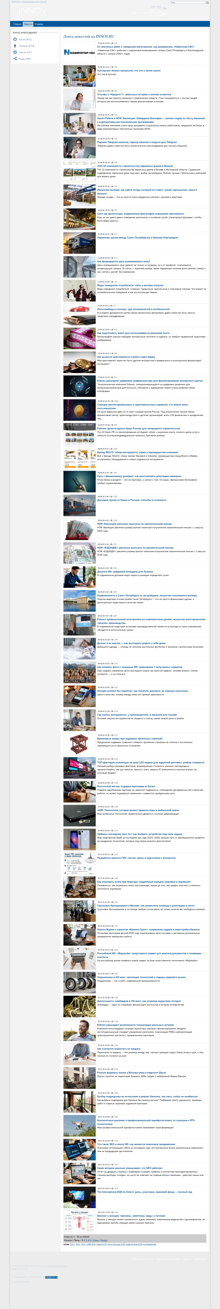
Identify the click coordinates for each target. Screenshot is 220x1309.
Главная (17, 24)
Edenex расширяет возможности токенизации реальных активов (135, 1025)
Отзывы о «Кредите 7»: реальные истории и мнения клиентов (134, 94)
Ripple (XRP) (25, 59)
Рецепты (187, 1259)
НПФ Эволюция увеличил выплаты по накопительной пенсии (134, 523)
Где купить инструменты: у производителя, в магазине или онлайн (137, 714)
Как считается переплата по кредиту (118, 1048)
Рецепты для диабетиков (168, 1259)
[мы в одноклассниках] (159, 8)
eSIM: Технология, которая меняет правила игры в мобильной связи (138, 810)
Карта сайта (200, 1259)
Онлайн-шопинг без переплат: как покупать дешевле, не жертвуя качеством (142, 690)
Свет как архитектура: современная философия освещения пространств (140, 213)
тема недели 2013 (134, 1244)
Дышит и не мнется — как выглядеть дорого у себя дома (131, 643)
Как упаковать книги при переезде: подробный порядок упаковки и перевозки (143, 881)
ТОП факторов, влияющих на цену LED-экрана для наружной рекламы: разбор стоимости (150, 762)
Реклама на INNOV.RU (143, 1259)
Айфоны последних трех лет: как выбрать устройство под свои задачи (139, 834)
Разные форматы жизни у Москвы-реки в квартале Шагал (131, 1072)
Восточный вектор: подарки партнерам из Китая (126, 786)
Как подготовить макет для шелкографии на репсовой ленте (133, 333)
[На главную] (33, 15)
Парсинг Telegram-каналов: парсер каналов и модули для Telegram (137, 142)
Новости (28, 24)
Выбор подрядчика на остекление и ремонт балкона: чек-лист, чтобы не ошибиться (147, 1096)
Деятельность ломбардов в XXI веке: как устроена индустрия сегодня (139, 1001)
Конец (104, 1240)
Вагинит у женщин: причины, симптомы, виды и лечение (131, 1215)
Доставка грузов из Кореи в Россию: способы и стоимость (132, 500)
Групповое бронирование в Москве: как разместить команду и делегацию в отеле (146, 905)
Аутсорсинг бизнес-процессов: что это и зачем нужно (129, 70)
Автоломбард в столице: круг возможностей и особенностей (133, 309)
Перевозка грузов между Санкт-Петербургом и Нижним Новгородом (137, 237)
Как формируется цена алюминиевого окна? (123, 261)
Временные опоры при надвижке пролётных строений (129, 738)
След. (96, 1240)
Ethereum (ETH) (26, 46)
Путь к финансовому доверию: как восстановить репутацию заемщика (139, 476)
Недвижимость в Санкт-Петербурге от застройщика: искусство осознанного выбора (147, 595)
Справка (39, 24)
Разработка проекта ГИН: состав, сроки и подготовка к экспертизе (136, 857)
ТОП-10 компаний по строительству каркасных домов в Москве (135, 166)
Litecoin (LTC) (25, 52)
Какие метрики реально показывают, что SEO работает (130, 1168)
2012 (78, 1244)
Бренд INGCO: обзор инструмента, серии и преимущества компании (137, 452)
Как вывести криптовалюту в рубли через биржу (126, 356)
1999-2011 (91, 1244)
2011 (83, 1244)
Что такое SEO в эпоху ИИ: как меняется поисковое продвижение (136, 1144)
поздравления (149, 1244)
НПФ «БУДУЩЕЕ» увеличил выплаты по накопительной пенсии (135, 547)
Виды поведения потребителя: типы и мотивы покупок (130, 285)
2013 (72, 1244)
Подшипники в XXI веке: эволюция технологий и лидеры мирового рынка (141, 977)
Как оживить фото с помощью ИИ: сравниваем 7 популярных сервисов (139, 667)
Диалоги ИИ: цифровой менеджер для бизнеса (125, 571)
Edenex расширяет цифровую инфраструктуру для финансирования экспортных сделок (150, 380)
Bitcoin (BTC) (25, 39)
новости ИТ (101, 1244)
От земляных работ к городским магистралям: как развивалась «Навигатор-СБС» (146, 46)
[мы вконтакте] (153, 8)
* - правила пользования (56, 1266)
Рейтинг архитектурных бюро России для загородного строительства (138, 428)
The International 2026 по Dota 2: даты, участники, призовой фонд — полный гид (144, 1192)
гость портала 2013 (116, 1244)
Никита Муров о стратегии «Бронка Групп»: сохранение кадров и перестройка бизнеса (148, 929)
